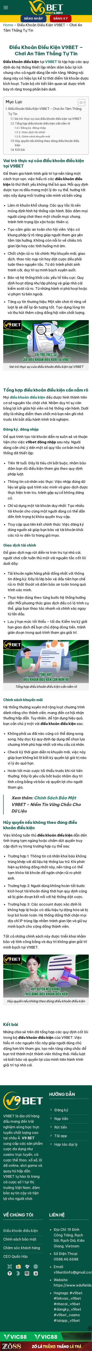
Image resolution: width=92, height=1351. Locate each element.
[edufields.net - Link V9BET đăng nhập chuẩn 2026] (46, 7)
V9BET (51, 62)
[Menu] (5, 7)
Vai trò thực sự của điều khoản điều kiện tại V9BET (48, 118)
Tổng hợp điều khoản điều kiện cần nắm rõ (42, 123)
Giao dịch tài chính (33, 132)
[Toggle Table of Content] (79, 102)
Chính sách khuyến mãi (36, 136)
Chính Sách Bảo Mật (55, 797)
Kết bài (20, 149)
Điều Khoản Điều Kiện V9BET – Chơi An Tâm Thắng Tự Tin (45, 111)
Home (8, 25)
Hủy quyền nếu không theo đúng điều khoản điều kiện (47, 143)
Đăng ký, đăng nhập (33, 127)
